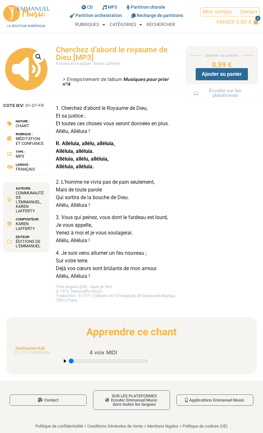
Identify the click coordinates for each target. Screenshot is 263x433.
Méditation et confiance (30, 141)
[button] (38, 57)
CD (90, 7)
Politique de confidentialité (59, 426)
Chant (22, 125)
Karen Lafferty (25, 208)
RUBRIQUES (87, 24)
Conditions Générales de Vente (115, 426)
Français (25, 169)
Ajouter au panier (222, 74)
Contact (248, 12)
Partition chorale (148, 7)
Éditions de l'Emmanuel (28, 243)
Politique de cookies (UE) (205, 426)
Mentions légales (162, 426)
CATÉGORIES (123, 24)
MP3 (112, 7)
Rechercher (161, 24)
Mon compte (217, 12)
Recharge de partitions (160, 15)
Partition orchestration (98, 15)
